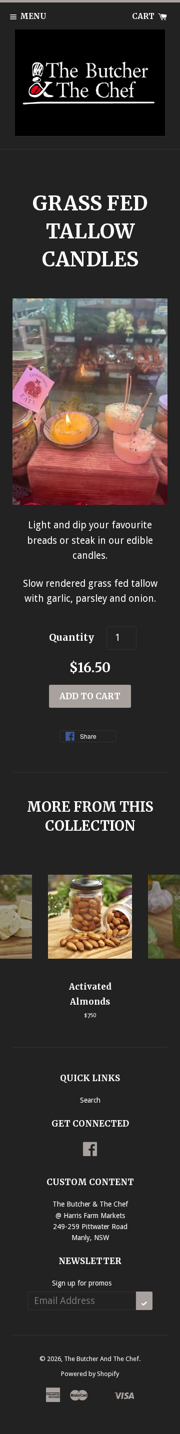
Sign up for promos (82, 1283)
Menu (33, 16)
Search (90, 1100)
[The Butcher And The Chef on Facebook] (90, 1153)
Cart (144, 16)
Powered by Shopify (90, 1374)
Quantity (71, 637)
